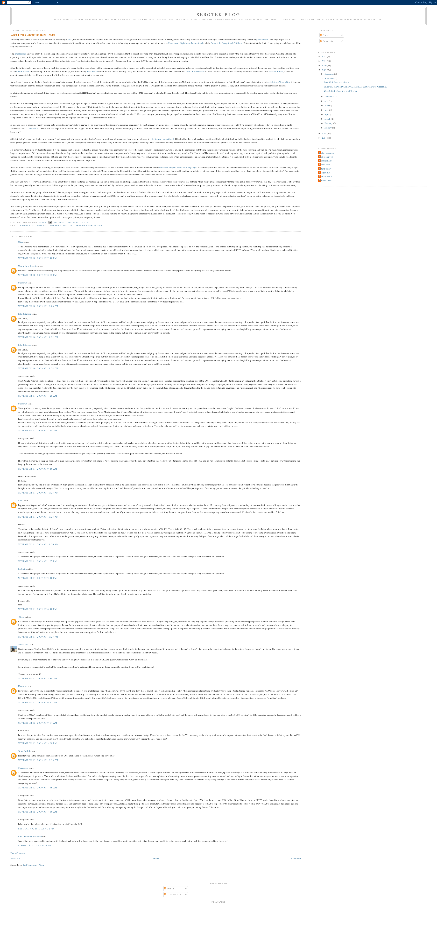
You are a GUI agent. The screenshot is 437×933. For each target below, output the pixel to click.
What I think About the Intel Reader (32, 35)
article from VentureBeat (279, 82)
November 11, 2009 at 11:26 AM (38, 544)
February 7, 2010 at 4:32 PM (36, 828)
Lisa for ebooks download (30, 836)
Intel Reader (20, 53)
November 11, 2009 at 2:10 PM (37, 577)
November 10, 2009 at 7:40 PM (37, 258)
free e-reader (92, 71)
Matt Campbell (326, 156)
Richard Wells (325, 176)
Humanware (173, 43)
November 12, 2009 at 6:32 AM (37, 702)
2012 (324, 56)
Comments (327, 41)
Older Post (296, 858)
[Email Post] (50, 222)
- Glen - (21, 616)
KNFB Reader (22, 71)
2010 (324, 65)
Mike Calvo (23, 644)
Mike (20, 241)
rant (78, 225)
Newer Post (15, 858)
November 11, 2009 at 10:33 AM (38, 516)
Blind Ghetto (27, 225)
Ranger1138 (324, 172)
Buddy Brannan (326, 152)
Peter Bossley (325, 168)
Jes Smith (22, 568)
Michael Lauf (325, 160)
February (329, 123)
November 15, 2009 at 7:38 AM (37, 811)
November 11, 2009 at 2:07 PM (37, 561)
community (42, 225)
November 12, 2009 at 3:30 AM (37, 678)
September (330, 96)
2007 (324, 137)
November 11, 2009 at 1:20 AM (37, 395)
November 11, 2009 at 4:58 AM (37, 430)
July (327, 101)
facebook (58, 222)
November (330, 78)
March (328, 118)
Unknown (22, 282)
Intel (70, 39)
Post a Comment (17, 853)
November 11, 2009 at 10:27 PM (38, 636)
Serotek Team (325, 180)
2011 (324, 61)
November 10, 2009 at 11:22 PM (38, 337)
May (327, 109)
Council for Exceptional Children (226, 43)
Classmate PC (33, 128)
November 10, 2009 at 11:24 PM (38, 368)
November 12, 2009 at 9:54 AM (37, 722)
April (327, 114)
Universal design (92, 225)
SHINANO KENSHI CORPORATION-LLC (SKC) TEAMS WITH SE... (355, 86)
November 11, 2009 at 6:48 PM (37, 609)
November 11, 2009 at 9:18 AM (37, 468)
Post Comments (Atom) (33, 864)
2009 (324, 69)
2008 (324, 133)
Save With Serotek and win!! (337, 82)
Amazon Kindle (276, 71)
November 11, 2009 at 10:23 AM (38, 492)
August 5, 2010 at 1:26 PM (34, 845)
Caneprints (23, 767)
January (328, 127)
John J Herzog (24, 313)
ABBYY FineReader (195, 71)
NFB (72, 225)
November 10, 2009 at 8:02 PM (37, 274)
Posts (325, 35)
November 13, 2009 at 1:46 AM (37, 787)
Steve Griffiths (24, 751)
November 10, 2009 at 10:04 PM (38, 306)
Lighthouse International (191, 43)
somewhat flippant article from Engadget (178, 167)
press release (262, 39)
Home (156, 858)
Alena (21, 500)
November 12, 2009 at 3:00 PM (37, 743)
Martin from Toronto (27, 265)
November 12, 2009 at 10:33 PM (38, 760)
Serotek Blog (218, 14)
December (329, 73)
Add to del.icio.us (78, 222)
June (327, 105)
